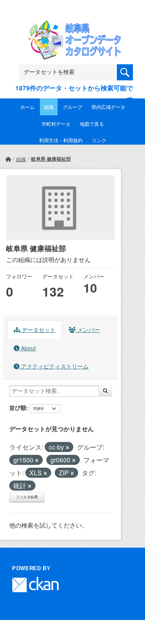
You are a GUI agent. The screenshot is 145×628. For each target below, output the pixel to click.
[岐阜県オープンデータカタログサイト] (72, 25)
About (27, 348)
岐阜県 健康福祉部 (51, 158)
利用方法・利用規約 (61, 140)
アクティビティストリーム (54, 366)
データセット (38, 329)
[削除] (67, 447)
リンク (99, 140)
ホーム (27, 106)
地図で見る (92, 123)
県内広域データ (108, 106)
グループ (72, 106)
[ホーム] (8, 158)
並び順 (17, 407)
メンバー (88, 329)
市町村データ (55, 123)
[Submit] (105, 391)
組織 (49, 106)
